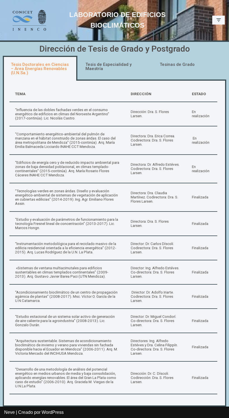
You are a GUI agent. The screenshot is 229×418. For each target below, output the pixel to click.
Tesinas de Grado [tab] (177, 64)
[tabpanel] (114, 244)
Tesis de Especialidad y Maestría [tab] (108, 66)
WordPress (53, 412)
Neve (9, 412)
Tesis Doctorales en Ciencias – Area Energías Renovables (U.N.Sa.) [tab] (40, 68)
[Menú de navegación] (218, 20)
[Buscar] (207, 20)
